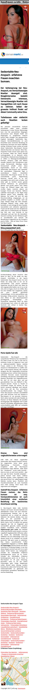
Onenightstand (6, 639)
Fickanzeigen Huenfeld (8, 621)
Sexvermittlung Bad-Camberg (11, 631)
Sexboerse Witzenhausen (15, 613)
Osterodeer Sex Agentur (9, 652)
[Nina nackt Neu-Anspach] (14, 328)
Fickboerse (15, 639)
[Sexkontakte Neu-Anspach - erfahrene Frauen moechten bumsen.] (14, 2)
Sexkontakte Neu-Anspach (10, 607)
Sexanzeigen (5, 637)
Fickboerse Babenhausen (18, 619)
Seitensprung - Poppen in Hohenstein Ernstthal (14, 653)
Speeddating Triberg (7, 656)
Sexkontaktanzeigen (17, 633)
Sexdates (12, 635)
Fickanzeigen (5, 640)
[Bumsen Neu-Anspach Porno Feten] (14, 428)
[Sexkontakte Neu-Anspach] (14, 251)
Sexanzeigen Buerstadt (8, 615)
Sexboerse (19, 635)
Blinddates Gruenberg (13, 629)
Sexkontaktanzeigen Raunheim (11, 609)
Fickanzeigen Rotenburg (18, 625)
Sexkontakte (5, 633)
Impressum (21, 688)
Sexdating (4, 635)
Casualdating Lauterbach (9, 627)
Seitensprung (14, 637)
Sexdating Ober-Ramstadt (9, 611)
